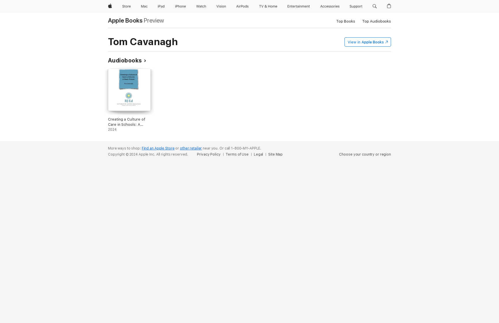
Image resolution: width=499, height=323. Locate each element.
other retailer (191, 148)
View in (366, 42)
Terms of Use (237, 154)
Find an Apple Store (158, 148)
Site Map (275, 154)
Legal (258, 154)
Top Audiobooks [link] (376, 21)
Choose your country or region (365, 154)
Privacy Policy (208, 154)
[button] (374, 6)
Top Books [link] (345, 21)
